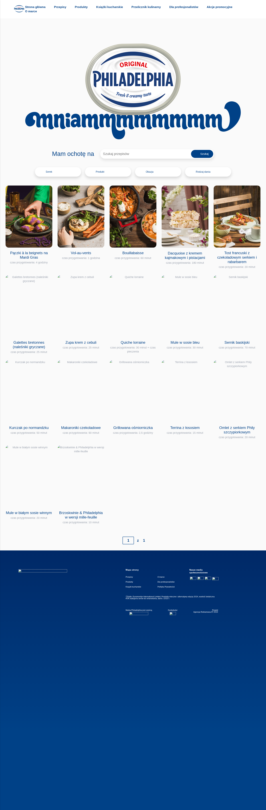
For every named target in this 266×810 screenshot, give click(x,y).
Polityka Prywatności (166, 587)
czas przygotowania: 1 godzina (81, 255)
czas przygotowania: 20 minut (237, 259)
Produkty (81, 7)
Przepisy (60, 7)
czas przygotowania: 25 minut (29, 347)
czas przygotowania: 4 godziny (29, 257)
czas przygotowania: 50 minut (29, 430)
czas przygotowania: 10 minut (81, 517)
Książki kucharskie (109, 7)
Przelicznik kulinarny (146, 7)
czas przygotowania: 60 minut (133, 255)
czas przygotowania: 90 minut (81, 430)
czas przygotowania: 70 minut (237, 344)
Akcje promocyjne (219, 7)
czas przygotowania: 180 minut (185, 257)
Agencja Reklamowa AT (203, 612)
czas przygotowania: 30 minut (185, 344)
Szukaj (204, 153)
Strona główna (35, 7)
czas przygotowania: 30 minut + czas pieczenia (133, 346)
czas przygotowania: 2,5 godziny (133, 430)
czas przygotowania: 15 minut (185, 430)
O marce (31, 11)
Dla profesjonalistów (183, 7)
